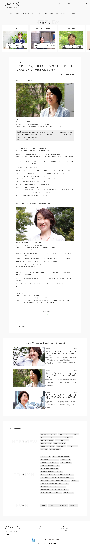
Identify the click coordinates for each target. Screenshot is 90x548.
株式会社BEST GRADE (30, 13)
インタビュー (22, 13)
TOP (60, 4)
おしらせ (63, 526)
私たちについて (76, 4)
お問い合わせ (65, 531)
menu (86, 4)
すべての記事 (66, 4)
